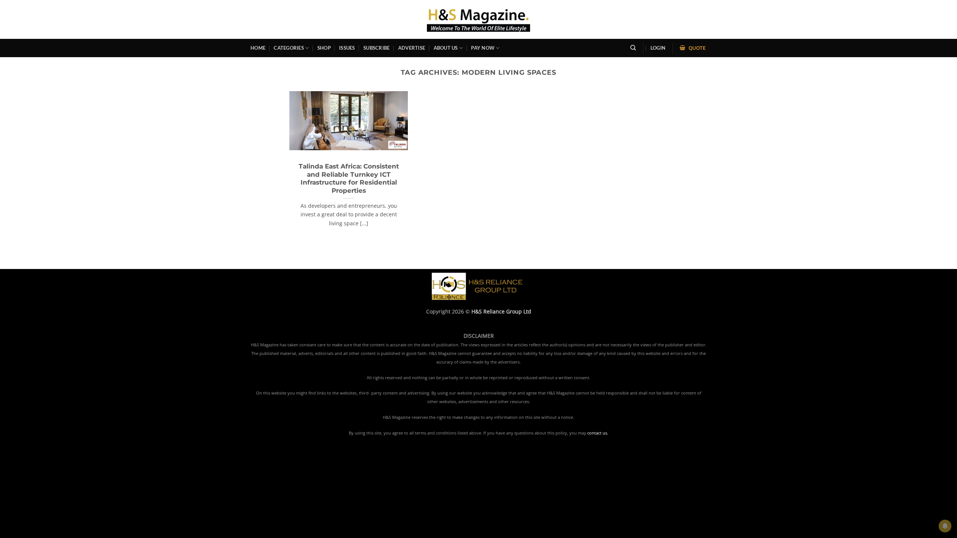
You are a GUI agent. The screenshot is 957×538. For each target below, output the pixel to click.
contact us (597, 433)
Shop (324, 48)
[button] (657, 48)
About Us (446, 48)
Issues (347, 48)
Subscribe (376, 48)
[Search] (633, 48)
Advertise (411, 48)
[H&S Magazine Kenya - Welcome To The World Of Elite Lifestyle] (478, 19)
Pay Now (483, 48)
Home (257, 48)
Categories (289, 48)
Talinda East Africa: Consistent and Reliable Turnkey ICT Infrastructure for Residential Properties (349, 178)
